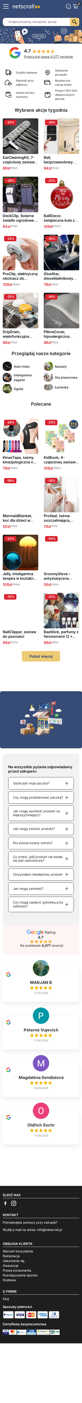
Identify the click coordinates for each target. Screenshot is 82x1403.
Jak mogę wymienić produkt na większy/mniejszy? (36, 813)
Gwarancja (10, 1265)
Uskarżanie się (13, 1261)
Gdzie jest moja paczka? (31, 783)
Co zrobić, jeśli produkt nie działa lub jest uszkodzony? (37, 859)
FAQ (6, 1299)
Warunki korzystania (18, 1251)
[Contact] (68, 6)
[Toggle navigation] (6, 6)
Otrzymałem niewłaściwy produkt (38, 874)
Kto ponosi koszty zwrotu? (32, 843)
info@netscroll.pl (49, 1230)
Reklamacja (11, 1256)
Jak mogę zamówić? (28, 888)
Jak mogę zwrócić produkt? (34, 829)
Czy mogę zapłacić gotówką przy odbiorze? (38, 904)
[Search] (74, 22)
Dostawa (9, 1280)
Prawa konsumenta (17, 1270)
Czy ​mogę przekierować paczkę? (38, 797)
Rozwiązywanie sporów (20, 1275)
